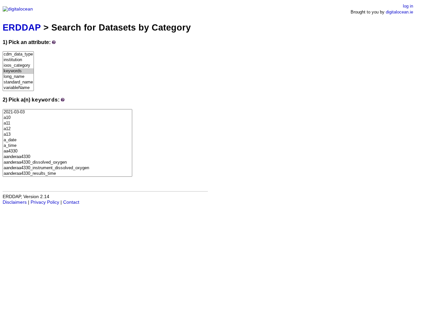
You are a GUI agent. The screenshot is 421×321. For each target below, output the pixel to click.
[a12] (67, 129)
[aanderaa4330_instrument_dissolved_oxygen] (67, 168)
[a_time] (67, 146)
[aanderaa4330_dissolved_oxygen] (67, 162)
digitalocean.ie (399, 12)
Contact (71, 202)
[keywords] (18, 71)
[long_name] (18, 77)
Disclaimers (15, 202)
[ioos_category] (18, 65)
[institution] (18, 60)
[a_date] (67, 140)
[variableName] (18, 88)
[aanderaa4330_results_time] (67, 173)
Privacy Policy (45, 202)
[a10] (67, 118)
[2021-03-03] (67, 112)
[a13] (67, 134)
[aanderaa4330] (67, 157)
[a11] (67, 123)
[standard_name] (18, 82)
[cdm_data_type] (18, 54)
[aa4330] (67, 151)
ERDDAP (22, 27)
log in (408, 6)
